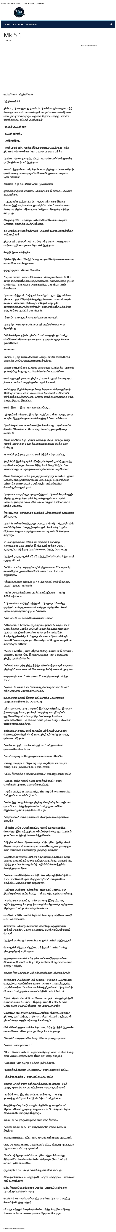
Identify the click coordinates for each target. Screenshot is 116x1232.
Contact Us (31, 24)
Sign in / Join (29, 4)
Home (7, 24)
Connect (40, 4)
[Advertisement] (77, 12)
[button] (111, 24)
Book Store (18, 24)
